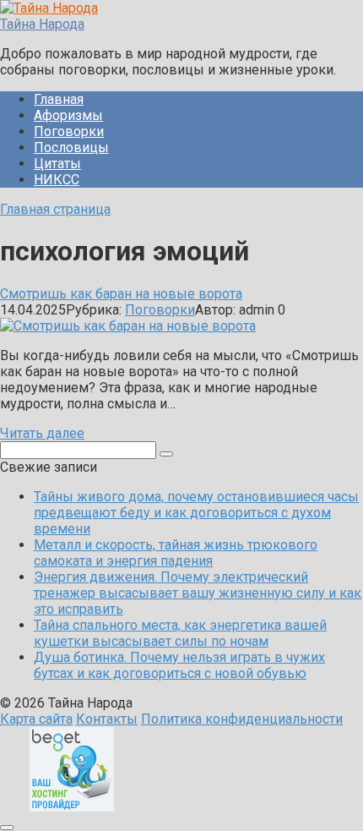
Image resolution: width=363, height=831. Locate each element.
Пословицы (71, 147)
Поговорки (69, 131)
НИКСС (56, 180)
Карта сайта (36, 719)
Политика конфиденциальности (242, 719)
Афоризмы (68, 115)
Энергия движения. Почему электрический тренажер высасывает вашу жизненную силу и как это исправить (197, 593)
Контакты (107, 719)
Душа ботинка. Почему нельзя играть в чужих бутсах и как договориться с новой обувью (179, 665)
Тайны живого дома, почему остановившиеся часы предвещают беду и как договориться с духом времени (196, 513)
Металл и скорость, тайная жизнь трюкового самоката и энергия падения (175, 553)
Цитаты (57, 164)
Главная (59, 99)
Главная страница (55, 209)
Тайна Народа (42, 24)
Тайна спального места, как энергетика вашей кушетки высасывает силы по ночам (180, 633)
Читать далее (42, 433)
